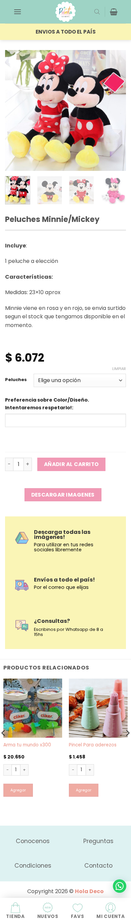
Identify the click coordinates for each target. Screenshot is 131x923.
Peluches (16, 379)
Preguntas (98, 841)
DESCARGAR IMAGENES (63, 494)
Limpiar (119, 368)
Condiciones (32, 866)
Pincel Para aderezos (93, 745)
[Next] (115, 110)
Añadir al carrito (71, 464)
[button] (17, 11)
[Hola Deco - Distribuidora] (65, 12)
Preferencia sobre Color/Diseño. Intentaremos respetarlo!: (47, 404)
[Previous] (16, 110)
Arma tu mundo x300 (27, 745)
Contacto (98, 866)
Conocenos (33, 841)
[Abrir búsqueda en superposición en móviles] (97, 11)
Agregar (18, 790)
